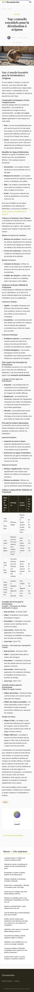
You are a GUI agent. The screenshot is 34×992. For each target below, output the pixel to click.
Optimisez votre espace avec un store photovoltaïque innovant (16, 930)
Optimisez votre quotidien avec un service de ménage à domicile (15, 943)
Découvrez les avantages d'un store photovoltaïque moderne (15, 893)
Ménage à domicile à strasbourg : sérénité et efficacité (15, 880)
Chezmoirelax (10, 1)
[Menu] (30, 1)
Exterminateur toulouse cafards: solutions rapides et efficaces (15, 937)
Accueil (4, 9)
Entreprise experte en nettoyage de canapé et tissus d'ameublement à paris (15, 866)
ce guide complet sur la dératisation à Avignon (15, 211)
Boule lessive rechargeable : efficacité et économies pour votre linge (16, 886)
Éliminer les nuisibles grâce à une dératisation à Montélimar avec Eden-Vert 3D (16, 900)
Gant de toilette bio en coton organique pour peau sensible (17, 914)
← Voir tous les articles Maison (12, 835)
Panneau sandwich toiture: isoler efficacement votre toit (15, 907)
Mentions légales (7, 981)
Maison (10, 9)
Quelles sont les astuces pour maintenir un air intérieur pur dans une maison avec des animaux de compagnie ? (16, 922)
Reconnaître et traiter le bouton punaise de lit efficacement (14, 874)
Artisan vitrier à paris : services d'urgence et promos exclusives (14, 958)
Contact (17, 981)
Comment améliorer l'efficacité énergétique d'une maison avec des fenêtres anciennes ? (15, 950)
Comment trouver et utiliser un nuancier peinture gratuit (14, 859)
